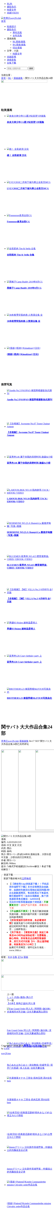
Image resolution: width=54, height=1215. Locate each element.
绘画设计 (11, 26)
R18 (10, 957)
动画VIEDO (13, 13)
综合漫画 (17, 47)
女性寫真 (17, 35)
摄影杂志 (11, 6)
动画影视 (11, 57)
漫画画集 (18, 78)
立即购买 (26, 878)
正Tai (20, 957)
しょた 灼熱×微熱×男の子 (20, 997)
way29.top (6, 1053)
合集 (15, 957)
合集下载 (11, 63)
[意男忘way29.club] (11, 18)
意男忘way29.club (10, 741)
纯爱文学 (11, 10)
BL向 (9, 3)
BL (9, 78)
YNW (7, 1048)
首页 (3, 21)
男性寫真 (17, 32)
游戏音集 (11, 60)
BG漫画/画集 (19, 44)
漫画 (25, 957)
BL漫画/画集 (19, 41)
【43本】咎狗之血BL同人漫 (21, 1003)
